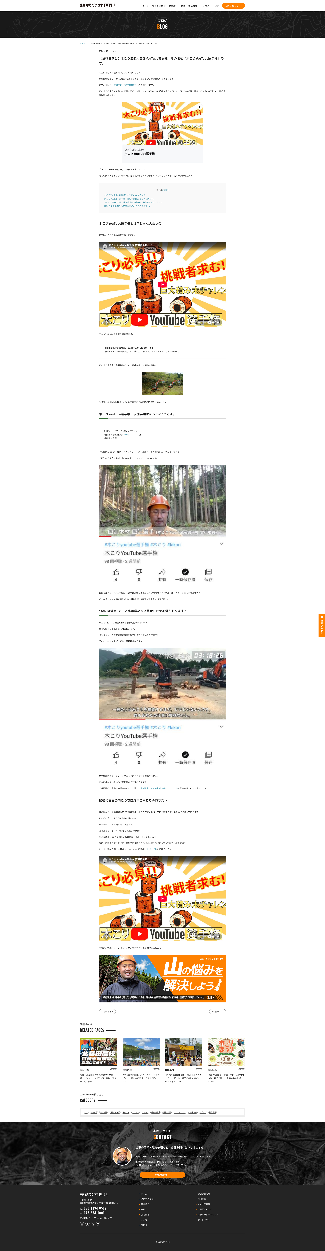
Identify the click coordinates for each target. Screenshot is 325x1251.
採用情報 (212, 1112)
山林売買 (103, 1112)
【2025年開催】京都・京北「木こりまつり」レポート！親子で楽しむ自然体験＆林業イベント (183, 1078)
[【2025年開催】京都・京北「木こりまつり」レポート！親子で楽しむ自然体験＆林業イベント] (183, 1052)
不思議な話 (192, 1112)
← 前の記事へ (107, 1011)
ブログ (215, 5)
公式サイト (152, 849)
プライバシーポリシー (208, 1214)
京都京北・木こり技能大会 (126, 85)
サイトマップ (204, 1219)
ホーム (145, 5)
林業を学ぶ (155, 1112)
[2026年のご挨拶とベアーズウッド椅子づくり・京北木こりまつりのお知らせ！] (141, 1052)
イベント (114, 51)
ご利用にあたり (205, 1209)
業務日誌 (126, 1112)
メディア (203, 1112)
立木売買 (94, 1112)
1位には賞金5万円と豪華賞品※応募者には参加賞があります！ (133, 202)
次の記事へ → (217, 1011)
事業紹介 (173, 5)
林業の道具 (166, 1112)
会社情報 (192, 5)
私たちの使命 (159, 5)
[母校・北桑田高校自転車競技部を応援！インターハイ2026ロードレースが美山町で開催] (98, 1052)
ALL (86, 1112)
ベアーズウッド (180, 1112)
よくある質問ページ (164, 1165)
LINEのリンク (129, 434)
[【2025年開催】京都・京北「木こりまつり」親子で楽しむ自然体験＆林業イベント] (226, 1052)
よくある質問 (204, 1204)
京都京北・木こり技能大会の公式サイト (159, 788)
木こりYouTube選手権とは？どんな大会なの (124, 195)
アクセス (204, 5)
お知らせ (145, 1112)
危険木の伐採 (115, 1112)
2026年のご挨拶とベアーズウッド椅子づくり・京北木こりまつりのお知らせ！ (141, 1078)
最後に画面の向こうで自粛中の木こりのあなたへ (127, 206)
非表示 (165, 189)
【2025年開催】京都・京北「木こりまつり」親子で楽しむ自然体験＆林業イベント (226, 1078)
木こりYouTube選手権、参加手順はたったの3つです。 (129, 198)
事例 (183, 5)
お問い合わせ (232, 5)
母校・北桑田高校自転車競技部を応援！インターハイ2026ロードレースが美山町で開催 (98, 1078)
